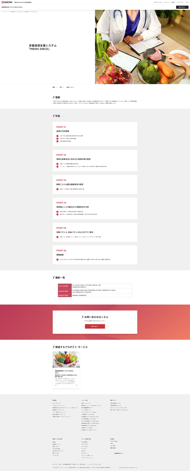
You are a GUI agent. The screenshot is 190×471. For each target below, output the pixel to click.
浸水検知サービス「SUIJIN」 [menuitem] (87, 427)
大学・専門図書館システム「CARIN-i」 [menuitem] (88, 418)
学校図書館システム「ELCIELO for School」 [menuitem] (90, 416)
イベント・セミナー (180, 2)
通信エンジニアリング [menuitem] (86, 403)
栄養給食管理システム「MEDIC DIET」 (17, 11)
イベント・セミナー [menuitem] (114, 441)
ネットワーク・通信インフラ (87, 455)
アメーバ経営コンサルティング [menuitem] (59, 412)
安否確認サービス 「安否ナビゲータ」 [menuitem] (88, 430)
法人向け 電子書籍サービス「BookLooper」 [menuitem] (90, 421)
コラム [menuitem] (111, 443)
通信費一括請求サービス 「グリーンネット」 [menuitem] (61, 416)
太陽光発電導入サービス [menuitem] (115, 403)
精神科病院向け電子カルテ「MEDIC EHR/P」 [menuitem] (90, 423)
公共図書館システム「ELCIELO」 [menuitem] (87, 414)
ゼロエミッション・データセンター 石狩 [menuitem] (118, 407)
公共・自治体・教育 (56, 448)
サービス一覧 (55, 455)
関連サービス (70, 87)
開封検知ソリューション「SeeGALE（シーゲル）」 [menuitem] (91, 405)
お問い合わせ (182, 7)
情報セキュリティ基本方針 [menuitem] (78, 464)
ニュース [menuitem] (112, 445)
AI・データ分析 (84, 446)
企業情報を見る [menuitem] (117, 453)
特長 (61, 87)
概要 (54, 87)
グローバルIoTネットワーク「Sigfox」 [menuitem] (88, 412)
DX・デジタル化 (84, 444)
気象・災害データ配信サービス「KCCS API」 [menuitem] (119, 410)
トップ (2, 11)
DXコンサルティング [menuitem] (57, 403)
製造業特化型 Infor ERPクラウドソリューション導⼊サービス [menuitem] (65, 407)
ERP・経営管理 (84, 442)
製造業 (54, 442)
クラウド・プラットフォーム (87, 457)
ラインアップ (166, 2)
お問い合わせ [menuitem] (113, 448)
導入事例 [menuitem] (112, 439)
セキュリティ (84, 448)
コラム (187, 2)
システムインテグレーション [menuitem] (59, 405)
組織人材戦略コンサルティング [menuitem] (59, 414)
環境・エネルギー (56, 446)
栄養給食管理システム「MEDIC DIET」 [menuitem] (89, 425)
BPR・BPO (83, 451)
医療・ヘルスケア (56, 453)
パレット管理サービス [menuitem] (86, 410)
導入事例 (173, 2)
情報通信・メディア (56, 444)
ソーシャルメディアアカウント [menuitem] (93, 464)
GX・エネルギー (84, 453)
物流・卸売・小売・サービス (58, 451)
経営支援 (54, 400)
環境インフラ (113, 400)
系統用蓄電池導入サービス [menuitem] (115, 405)
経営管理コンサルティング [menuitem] (58, 410)
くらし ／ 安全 (84, 400)
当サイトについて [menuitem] (56, 464)
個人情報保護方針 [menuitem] (66, 464)
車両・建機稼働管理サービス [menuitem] (87, 407)
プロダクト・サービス (158, 2)
